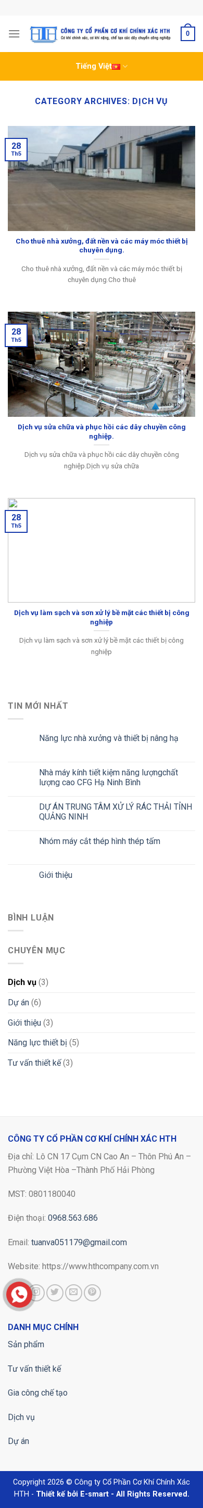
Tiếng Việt (93, 66)
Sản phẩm (26, 1344)
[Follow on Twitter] (55, 1292)
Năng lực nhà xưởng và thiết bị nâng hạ (109, 738)
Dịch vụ (22, 982)
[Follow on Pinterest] (92, 1292)
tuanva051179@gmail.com (79, 1242)
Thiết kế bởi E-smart (72, 1494)
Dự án (18, 1002)
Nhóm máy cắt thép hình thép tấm (99, 841)
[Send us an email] (73, 1292)
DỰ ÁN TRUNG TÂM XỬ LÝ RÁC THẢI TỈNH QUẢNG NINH (115, 812)
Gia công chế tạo (38, 1393)
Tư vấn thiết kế (34, 1063)
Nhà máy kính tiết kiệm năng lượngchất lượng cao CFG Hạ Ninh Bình (108, 777)
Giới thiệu (55, 875)
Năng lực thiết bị (37, 1042)
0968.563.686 (73, 1218)
